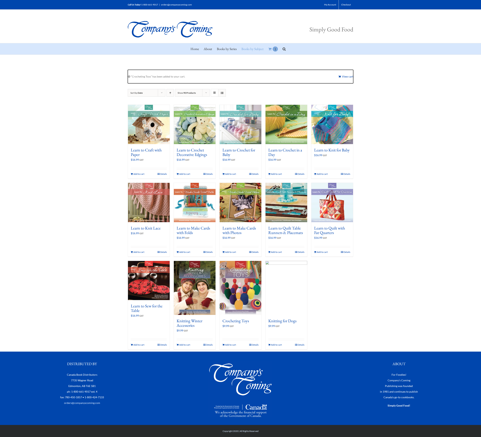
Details (163, 174)
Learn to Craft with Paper (146, 152)
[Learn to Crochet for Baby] (240, 124)
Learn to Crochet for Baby (238, 152)
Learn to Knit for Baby (332, 150)
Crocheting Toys (235, 321)
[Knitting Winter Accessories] (195, 288)
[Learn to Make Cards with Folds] (195, 202)
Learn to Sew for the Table (147, 308)
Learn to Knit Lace (146, 228)
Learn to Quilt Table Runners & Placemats (285, 230)
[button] (284, 49)
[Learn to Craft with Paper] (149, 124)
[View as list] (222, 93)
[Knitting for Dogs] (286, 288)
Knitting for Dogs (282, 321)
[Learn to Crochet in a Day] (286, 124)
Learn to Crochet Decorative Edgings (192, 152)
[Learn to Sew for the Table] (149, 280)
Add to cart (138, 174)
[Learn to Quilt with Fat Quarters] (332, 202)
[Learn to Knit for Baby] (332, 124)
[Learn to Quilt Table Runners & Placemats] (286, 202)
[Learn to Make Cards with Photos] (240, 202)
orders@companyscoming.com (176, 4)
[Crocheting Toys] (240, 288)
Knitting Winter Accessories (189, 323)
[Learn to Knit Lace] (149, 202)
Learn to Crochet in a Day (285, 152)
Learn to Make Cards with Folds (193, 230)
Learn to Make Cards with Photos (239, 230)
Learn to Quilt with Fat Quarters (329, 230)
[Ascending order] (170, 93)
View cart (347, 76)
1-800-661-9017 (149, 4)
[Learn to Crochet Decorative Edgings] (195, 124)
